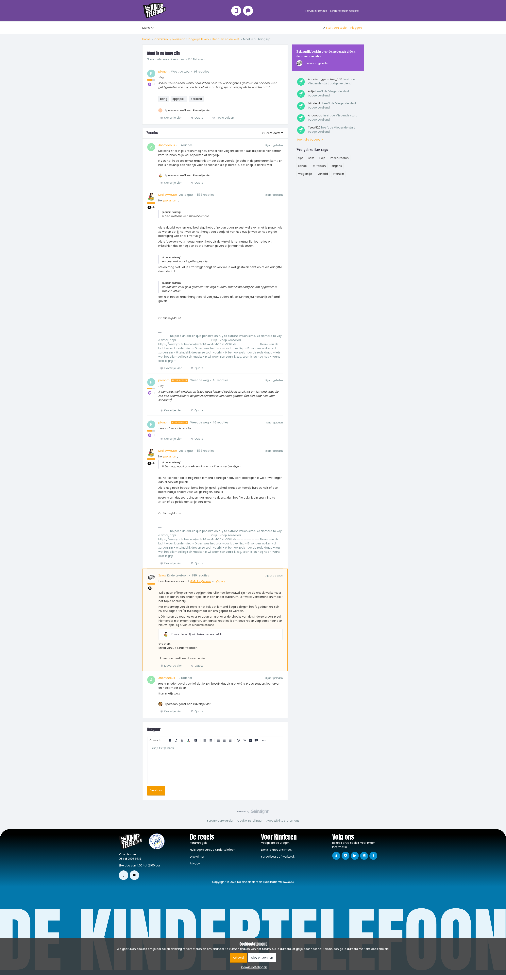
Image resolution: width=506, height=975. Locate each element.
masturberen (339, 158)
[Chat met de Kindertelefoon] (248, 11)
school (302, 166)
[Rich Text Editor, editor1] (215, 764)
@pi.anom (170, 200)
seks (311, 158)
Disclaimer (197, 857)
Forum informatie (316, 10)
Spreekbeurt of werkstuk (278, 857)
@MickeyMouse (200, 581)
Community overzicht (169, 39)
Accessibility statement (282, 821)
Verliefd (322, 174)
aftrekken (319, 166)
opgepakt (179, 99)
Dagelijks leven (199, 39)
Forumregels (198, 843)
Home (146, 39)
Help (322, 158)
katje (311, 91)
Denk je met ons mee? (277, 850)
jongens (336, 166)
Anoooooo (315, 115)
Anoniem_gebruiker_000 (325, 79)
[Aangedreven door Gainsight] (253, 812)
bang (163, 99)
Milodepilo (315, 103)
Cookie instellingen (250, 821)
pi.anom (164, 72)
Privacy (195, 863)
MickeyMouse (167, 195)
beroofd (196, 99)
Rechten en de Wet (225, 39)
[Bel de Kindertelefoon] (236, 11)
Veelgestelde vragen (275, 843)
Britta (162, 575)
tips (300, 158)
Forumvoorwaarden (220, 821)
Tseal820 (314, 127)
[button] (334, 28)
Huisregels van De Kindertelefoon (212, 850)
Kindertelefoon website (344, 10)
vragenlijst (305, 174)
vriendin (338, 174)
